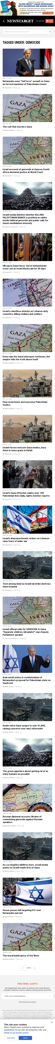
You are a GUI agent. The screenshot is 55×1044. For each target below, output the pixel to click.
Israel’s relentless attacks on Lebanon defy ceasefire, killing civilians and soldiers (25, 312)
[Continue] (50, 996)
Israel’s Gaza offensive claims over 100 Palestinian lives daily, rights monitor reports (26, 494)
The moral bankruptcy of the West (21, 955)
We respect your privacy (27, 1002)
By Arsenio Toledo (9, 826)
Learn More (11, 1038)
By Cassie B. (7, 88)
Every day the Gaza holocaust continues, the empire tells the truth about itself (26, 358)
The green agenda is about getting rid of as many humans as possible (25, 772)
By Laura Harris (8, 917)
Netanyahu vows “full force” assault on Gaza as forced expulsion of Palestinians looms (26, 82)
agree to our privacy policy (16, 1032)
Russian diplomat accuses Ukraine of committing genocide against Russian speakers (22, 819)
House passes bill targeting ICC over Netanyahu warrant (22, 911)
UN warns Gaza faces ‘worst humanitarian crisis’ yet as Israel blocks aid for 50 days (25, 267)
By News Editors (8, 130)
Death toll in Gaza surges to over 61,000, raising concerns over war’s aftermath (24, 727)
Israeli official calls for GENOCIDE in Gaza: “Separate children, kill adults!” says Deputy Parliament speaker (26, 632)
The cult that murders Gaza (17, 126)
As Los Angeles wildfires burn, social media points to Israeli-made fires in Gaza (25, 866)
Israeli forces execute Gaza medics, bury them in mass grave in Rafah (24, 449)
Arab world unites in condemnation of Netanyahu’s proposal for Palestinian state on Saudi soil (27, 680)
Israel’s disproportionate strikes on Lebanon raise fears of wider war (26, 539)
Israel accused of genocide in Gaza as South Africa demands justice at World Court (26, 170)
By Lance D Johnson (10, 227)
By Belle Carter (8, 687)
